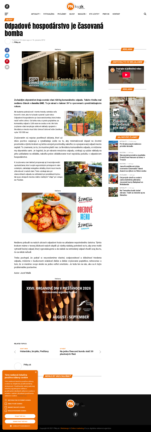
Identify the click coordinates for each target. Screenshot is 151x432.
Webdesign (65, 428)
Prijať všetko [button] (20, 416)
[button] (20, 426)
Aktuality (35, 14)
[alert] (20, 400)
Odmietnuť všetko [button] (20, 421)
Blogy (72, 14)
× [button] (36, 372)
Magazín (81, 14)
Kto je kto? (94, 14)
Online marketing (77, 428)
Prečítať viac (22, 396)
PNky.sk (106, 14)
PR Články (62, 14)
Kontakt (116, 14)
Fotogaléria (48, 14)
